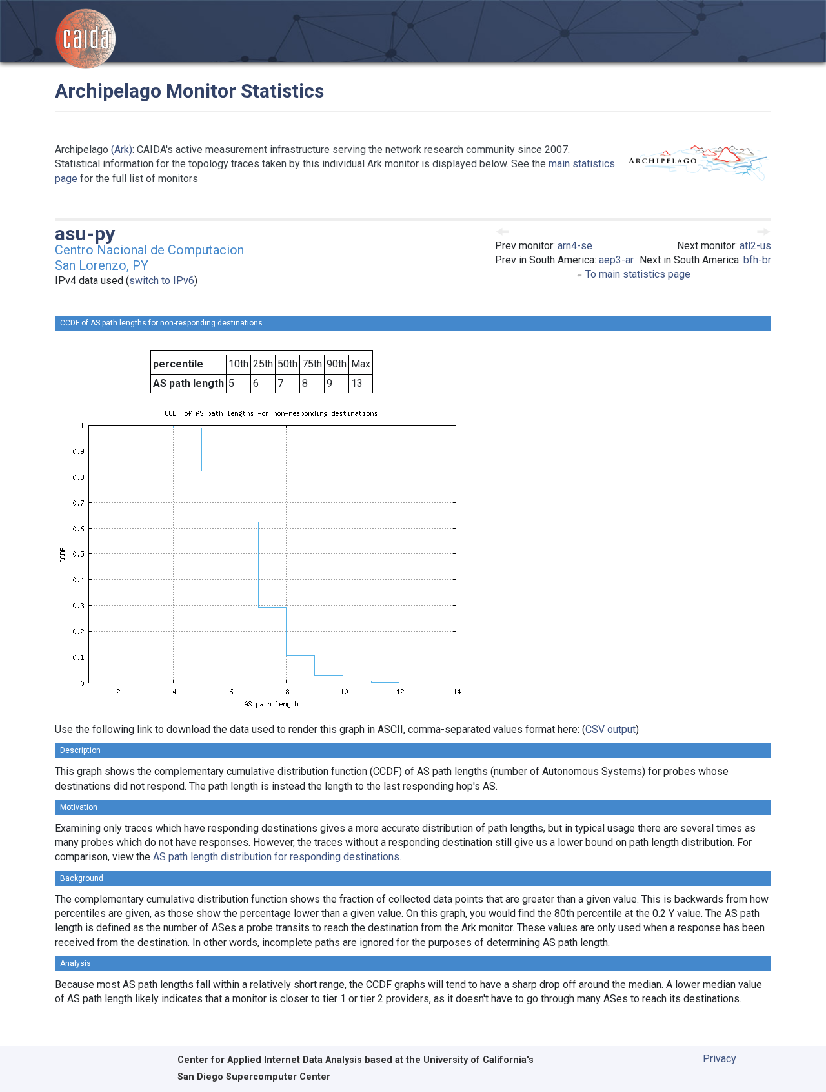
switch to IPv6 (161, 280)
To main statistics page (636, 274)
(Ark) (121, 149)
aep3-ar (616, 260)
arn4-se (575, 246)
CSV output (610, 729)
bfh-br (757, 260)
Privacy (719, 1059)
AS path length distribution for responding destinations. (277, 856)
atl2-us (755, 246)
